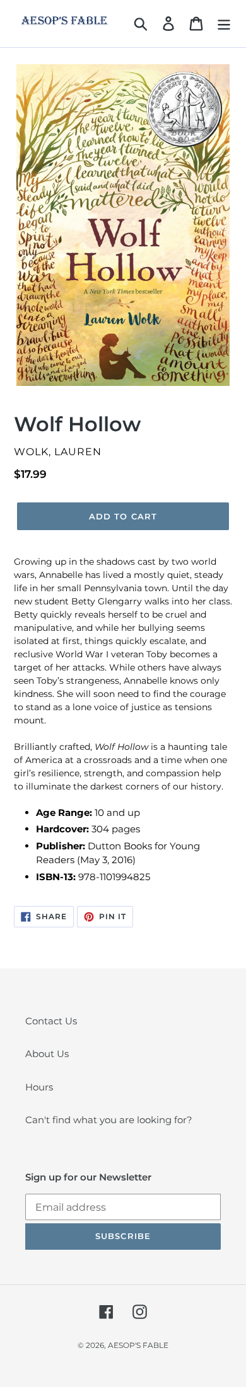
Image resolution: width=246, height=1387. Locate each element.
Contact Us (51, 1021)
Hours (39, 1087)
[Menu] (224, 24)
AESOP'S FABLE (138, 1345)
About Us (47, 1054)
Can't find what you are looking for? (108, 1120)
